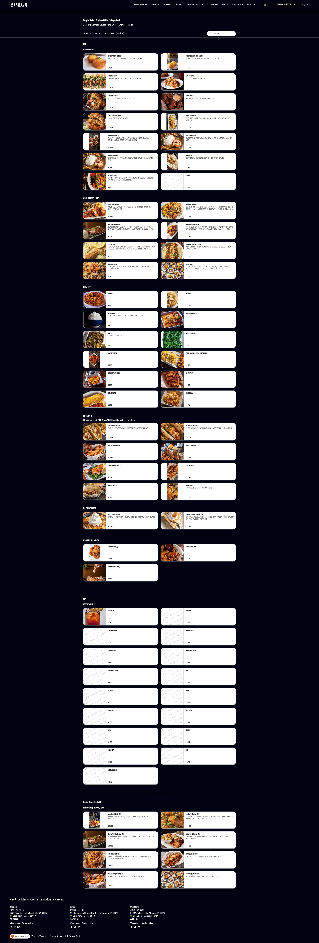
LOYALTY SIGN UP (195, 4)
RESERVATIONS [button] (141, 4)
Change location (126, 25)
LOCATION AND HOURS (217, 4)
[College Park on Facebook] (11, 927)
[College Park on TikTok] (15, 927)
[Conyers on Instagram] (78, 927)
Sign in (305, 4)
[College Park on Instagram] (18, 927)
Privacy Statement (58, 936)
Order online (27, 923)
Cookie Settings (76, 936)
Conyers (72, 907)
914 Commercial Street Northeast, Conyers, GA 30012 (94, 913)
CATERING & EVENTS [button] (174, 4)
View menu (15, 923)
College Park (13, 907)
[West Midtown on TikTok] (135, 927)
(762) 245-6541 (77, 910)
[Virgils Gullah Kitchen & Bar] (19, 4)
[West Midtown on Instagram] (138, 927)
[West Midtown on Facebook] (131, 927)
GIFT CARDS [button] (237, 4)
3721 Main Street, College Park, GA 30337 (28, 913)
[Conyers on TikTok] (75, 927)
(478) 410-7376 (17, 910)
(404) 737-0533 (137, 910)
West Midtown (134, 907)
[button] (156, 4)
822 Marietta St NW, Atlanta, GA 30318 (147, 913)
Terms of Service (38, 936)
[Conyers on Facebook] (71, 927)
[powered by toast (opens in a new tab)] (20, 936)
